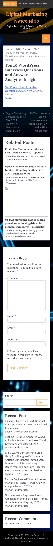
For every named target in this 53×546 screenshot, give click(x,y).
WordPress (26, 541)
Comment (13, 278)
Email (11, 328)
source (9, 98)
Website (12, 339)
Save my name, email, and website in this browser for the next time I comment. (25, 355)
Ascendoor (29, 538)
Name (11, 316)
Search (9, 395)
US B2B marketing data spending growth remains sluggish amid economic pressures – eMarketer (25, 223)
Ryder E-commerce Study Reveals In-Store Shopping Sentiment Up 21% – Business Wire (25, 170)
